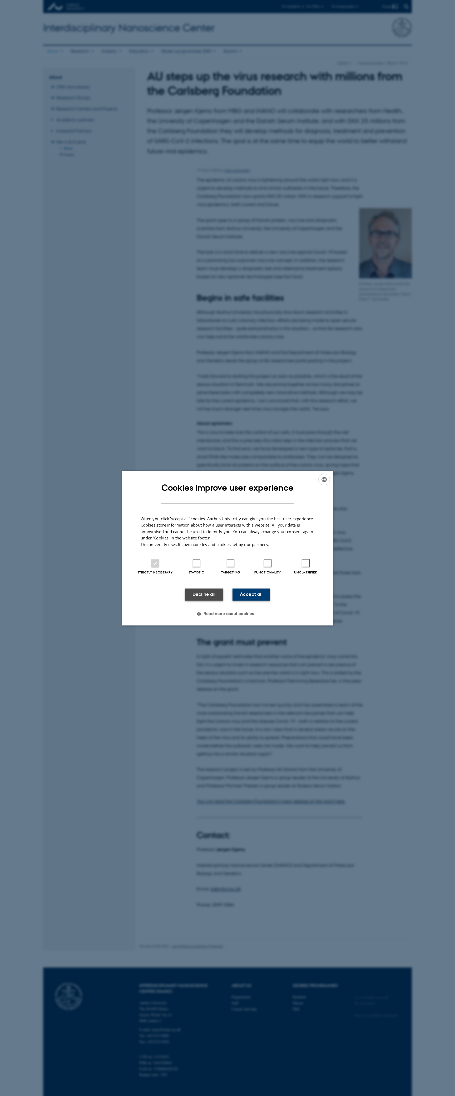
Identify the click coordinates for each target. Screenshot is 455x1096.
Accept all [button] (251, 594)
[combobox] (324, 479)
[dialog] (227, 548)
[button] (227, 614)
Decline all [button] (203, 594)
